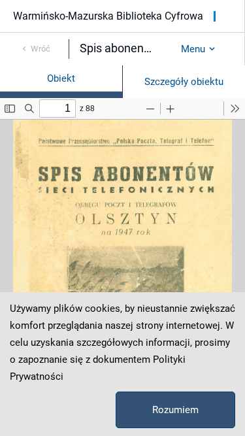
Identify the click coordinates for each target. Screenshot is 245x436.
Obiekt (61, 78)
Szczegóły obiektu (183, 82)
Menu (193, 49)
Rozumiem (175, 410)
